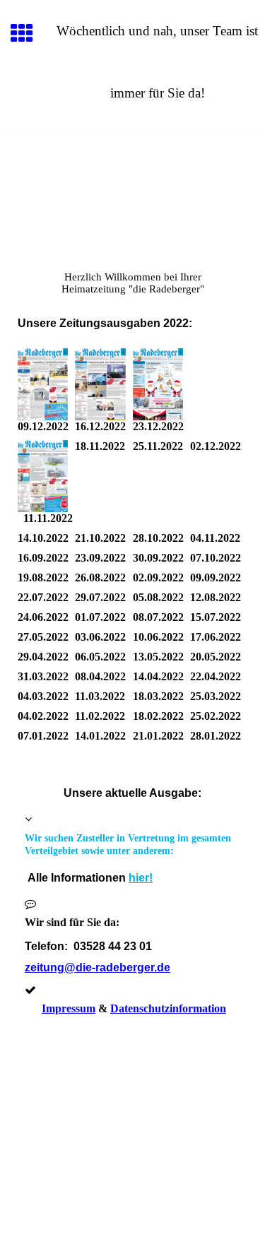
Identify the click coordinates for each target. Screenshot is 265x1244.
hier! (141, 878)
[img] (132, 194)
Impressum (68, 1008)
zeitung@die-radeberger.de (97, 967)
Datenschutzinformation (168, 1008)
